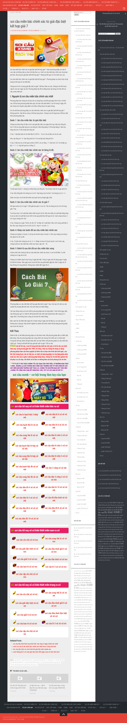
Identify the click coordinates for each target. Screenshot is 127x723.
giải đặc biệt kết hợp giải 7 (40, 660)
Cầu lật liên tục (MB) (106, 357)
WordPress (13, 719)
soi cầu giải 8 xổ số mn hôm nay (109, 198)
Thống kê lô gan (105, 413)
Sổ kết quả (88, 5)
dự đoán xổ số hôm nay (83, 600)
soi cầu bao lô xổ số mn (27, 566)
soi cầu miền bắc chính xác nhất (32, 662)
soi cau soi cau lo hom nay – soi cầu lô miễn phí (19, 2)
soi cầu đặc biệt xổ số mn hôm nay (110, 185)
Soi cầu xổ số (35, 5)
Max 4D (103, 323)
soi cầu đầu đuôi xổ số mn (56, 559)
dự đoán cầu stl (80, 597)
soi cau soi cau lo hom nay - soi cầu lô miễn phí (25, 30)
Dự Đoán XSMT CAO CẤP (106, 515)
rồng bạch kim (118, 536)
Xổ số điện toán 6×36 (106, 335)
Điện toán (109, 5)
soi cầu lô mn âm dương (111, 551)
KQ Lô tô (25, 8)
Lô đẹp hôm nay (110, 536)
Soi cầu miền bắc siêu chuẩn (69, 2)
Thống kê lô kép (105, 404)
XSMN (62, 5)
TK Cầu (5, 8)
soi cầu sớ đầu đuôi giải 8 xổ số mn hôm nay (111, 176)
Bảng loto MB (104, 421)
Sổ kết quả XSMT (106, 297)
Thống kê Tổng (105, 391)
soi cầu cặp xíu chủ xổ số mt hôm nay (111, 233)
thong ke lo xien (113, 555)
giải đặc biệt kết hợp (27, 660)
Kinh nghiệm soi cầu (9, 5)
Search (118, 33)
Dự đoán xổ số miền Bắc (109, 524)
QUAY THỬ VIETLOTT (106, 451)
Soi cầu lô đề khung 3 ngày (111, 553)
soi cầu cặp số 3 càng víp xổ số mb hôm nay (111, 124)
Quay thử (35, 8)
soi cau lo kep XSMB (110, 539)
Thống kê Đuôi (105, 396)
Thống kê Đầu (105, 400)
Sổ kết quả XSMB (106, 288)
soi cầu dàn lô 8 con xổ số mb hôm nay (111, 146)
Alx (23, 719)
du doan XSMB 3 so (110, 513)
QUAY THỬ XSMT (105, 447)
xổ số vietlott (104, 305)
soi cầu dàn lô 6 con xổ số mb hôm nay (111, 151)
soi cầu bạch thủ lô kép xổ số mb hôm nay (112, 84)
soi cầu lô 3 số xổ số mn (55, 566)
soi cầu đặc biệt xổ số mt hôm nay (110, 237)
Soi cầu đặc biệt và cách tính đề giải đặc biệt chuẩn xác (32, 649)
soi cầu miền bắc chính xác (17, 662)
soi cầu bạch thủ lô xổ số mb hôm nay (111, 88)
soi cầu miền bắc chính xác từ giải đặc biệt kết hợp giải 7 (24, 664)
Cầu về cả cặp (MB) (106, 361)
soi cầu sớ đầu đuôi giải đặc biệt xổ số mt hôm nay (112, 214)
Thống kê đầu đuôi (106, 378)
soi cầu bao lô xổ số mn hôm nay (110, 181)
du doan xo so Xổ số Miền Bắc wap (83, 582)
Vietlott (99, 5)
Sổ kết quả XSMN (106, 293)
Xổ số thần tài (104, 344)
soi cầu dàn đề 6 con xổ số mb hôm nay (112, 97)
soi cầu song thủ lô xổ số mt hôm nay (111, 224)
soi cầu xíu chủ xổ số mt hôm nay (110, 220)
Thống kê (14, 8)
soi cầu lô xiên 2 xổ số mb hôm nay (110, 138)
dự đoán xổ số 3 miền (110, 522)
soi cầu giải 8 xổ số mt (27, 615)
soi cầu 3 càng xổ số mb (55, 468)
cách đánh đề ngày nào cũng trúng (114, 505)
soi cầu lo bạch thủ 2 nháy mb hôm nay (111, 58)
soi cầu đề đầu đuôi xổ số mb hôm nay (111, 142)
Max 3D (103, 318)
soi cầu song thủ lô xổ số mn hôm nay (111, 164)
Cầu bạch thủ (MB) (106, 353)
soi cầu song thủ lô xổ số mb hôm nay (111, 63)
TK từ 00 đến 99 (105, 383)
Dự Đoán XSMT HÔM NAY (106, 517)
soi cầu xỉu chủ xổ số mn (27, 540)
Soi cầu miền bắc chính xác (46, 2)
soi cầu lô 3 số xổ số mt (56, 623)
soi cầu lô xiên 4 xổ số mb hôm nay (110, 118)
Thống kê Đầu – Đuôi (107, 374)
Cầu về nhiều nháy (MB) (107, 365)
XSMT (67, 5)
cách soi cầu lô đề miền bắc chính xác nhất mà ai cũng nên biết (34, 646)
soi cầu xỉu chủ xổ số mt (26, 594)
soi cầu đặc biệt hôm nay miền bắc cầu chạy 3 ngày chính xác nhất (35, 644)
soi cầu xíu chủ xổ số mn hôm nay (110, 159)
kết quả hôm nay (76, 5)
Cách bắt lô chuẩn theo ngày (103, 502)
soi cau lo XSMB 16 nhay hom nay (114, 541)
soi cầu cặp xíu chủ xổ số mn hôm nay (111, 194)
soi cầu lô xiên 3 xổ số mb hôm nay (110, 133)
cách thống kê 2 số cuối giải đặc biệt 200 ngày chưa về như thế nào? (36, 652)
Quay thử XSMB (105, 438)
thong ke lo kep (105, 555)
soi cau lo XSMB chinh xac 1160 (105, 544)
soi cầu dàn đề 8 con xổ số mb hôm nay (112, 101)
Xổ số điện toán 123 (106, 340)
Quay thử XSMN (105, 443)
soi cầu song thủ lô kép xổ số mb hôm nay (112, 71)
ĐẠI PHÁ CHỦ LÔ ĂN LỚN (104, 560)
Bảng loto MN (105, 426)
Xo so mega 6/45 (106, 310)
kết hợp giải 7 (51, 660)
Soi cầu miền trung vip (109, 2)
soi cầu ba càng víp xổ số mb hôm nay (111, 75)
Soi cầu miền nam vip (90, 2)
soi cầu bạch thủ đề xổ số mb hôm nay (111, 80)
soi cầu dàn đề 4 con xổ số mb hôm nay (112, 93)
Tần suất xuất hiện (106, 387)
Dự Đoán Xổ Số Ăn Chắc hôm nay (114, 520)
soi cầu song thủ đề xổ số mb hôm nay (111, 67)
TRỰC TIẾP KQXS (47, 5)
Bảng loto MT (104, 430)
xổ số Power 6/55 (106, 314)
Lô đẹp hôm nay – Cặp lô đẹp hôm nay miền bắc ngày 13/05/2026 (38, 687)
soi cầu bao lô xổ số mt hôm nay (110, 228)
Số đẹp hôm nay (23, 5)
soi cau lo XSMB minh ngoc (111, 546)
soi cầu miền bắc (60, 660)
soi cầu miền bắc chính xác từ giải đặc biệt (50, 662)
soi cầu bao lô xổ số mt (27, 623)
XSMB (56, 5)
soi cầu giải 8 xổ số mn (27, 559)
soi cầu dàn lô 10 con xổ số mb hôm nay (112, 114)
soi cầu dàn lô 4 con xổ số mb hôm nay (111, 129)
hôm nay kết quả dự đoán (108, 531)
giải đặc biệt (17, 660)
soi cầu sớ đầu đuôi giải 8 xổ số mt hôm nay (111, 208)
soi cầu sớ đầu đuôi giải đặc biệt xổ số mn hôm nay (112, 169)
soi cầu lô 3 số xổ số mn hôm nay (110, 189)
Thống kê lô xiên (105, 408)
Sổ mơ (44, 8)
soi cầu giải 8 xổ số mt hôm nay (109, 241)
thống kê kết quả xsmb (84, 646)
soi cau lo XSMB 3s (84, 624)
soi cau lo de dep (77, 621)
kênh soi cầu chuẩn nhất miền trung (114, 534)
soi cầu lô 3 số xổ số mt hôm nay (110, 245)
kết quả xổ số (101, 536)
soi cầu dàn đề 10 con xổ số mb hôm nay (112, 105)
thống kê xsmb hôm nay (108, 557)
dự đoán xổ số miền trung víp (114, 527)
